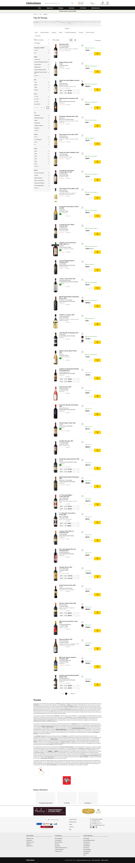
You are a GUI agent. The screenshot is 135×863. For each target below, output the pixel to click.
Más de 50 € (42, 104)
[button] (102, 3)
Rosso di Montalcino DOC (42, 69)
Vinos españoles (58, 838)
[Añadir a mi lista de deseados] (82, 261)
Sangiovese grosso (42, 125)
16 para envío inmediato (92, 228)
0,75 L (42, 136)
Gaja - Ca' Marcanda (42, 180)
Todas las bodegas (59, 849)
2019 (42, 163)
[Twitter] (96, 827)
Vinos (39, 8)
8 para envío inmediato (92, 102)
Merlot (42, 120)
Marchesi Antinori (42, 177)
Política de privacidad (96, 860)
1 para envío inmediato (92, 156)
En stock (89, 372)
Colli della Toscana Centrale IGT (42, 73)
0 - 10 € (42, 96)
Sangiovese (42, 115)
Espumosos (50, 8)
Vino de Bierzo (86, 844)
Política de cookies (104, 860)
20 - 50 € (42, 101)
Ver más (36, 75)
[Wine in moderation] (46, 827)
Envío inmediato (91, 32)
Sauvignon (42, 128)
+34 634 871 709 (95, 821)
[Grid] (75, 40)
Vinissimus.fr (29, 840)
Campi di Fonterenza (42, 172)
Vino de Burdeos (87, 851)
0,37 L (42, 142)
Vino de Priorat (86, 842)
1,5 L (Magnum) (42, 139)
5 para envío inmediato (92, 300)
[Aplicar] (47, 107)
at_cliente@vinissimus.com (98, 825)
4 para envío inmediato (92, 84)
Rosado (42, 89)
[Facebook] (94, 827)
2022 (42, 151)
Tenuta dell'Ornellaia (42, 185)
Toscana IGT (42, 59)
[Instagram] (91, 827)
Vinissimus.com (30, 838)
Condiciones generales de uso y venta (83, 860)
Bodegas (61, 8)
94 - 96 (42, 50)
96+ (42, 52)
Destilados (72, 8)
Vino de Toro (86, 847)
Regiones (35, 14)
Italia (40, 14)
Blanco (42, 84)
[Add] (97, 53)
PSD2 (40, 823)
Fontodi (42, 175)
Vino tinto (57, 844)
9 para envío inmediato (92, 66)
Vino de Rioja (86, 838)
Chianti (43, 726)
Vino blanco (57, 845)
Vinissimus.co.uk (30, 842)
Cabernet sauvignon (42, 117)
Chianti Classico (50, 726)
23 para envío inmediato (92, 174)
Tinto (42, 82)
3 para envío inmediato (92, 120)
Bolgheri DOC (42, 67)
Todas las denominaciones (61, 847)
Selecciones (96, 8)
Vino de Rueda (86, 845)
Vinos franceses (58, 842)
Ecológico (38, 35)
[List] (71, 40)
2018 (42, 161)
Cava (84, 855)
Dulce (42, 87)
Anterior (62, 693)
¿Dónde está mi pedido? (97, 819)
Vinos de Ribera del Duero (89, 840)
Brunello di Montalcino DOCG (42, 62)
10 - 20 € (42, 99)
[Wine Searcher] (92, 811)
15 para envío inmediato (92, 192)
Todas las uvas (58, 851)
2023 (42, 158)
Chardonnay (42, 122)
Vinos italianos (58, 840)
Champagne (86, 853)
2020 (42, 153)
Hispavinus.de (29, 845)
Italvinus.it (28, 844)
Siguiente (72, 693)
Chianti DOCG (42, 64)
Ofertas (84, 8)
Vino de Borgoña (87, 849)
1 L (42, 144)
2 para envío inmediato (92, 282)
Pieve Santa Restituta (42, 183)
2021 (42, 156)
